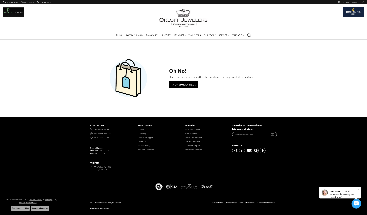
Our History (142, 133)
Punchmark (104, 209)
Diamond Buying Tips (193, 145)
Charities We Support (145, 137)
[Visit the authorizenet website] (158, 186)
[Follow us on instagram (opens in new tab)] (235, 150)
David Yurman (134, 35)
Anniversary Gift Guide (193, 149)
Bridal (119, 35)
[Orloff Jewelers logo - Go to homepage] (183, 17)
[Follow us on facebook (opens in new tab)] (263, 150)
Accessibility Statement (266, 202)
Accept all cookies (40, 208)
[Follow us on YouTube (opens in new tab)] (249, 150)
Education (238, 35)
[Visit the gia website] (171, 186)
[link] (10, 2)
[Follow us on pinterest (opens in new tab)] (242, 150)
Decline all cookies (20, 208)
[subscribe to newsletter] (273, 134)
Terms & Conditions (246, 202)
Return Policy (217, 202)
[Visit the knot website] (207, 186)
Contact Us (142, 141)
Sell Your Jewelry (144, 145)
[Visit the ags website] (189, 186)
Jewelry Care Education (193, 137)
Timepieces (195, 35)
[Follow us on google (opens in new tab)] (256, 150)
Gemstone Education (192, 141)
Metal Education (191, 133)
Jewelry (166, 35)
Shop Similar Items (183, 84)
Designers (179, 35)
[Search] (249, 35)
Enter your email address (242, 129)
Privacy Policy (231, 202)
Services (224, 35)
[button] (339, 2)
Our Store (210, 35)
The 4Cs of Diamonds (192, 129)
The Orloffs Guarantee (146, 149)
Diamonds (152, 35)
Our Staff (141, 129)
